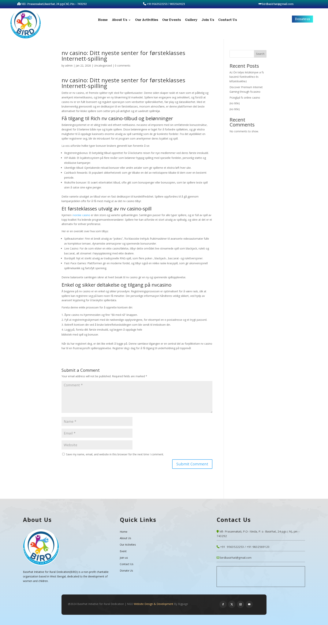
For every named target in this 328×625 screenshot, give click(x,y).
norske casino (81, 215)
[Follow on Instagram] (240, 604)
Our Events (171, 20)
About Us (119, 20)
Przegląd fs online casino (244, 97)
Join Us (208, 20)
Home (103, 20)
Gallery (191, 20)
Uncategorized (103, 65)
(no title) (234, 103)
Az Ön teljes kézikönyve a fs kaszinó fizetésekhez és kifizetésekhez (246, 77)
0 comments (122, 65)
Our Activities (146, 20)
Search (260, 54)
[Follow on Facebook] (223, 604)
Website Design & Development (153, 604)
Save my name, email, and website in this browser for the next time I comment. (115, 454)
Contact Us (227, 20)
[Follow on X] (231, 604)
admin (69, 65)
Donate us (302, 19)
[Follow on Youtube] (249, 604)
